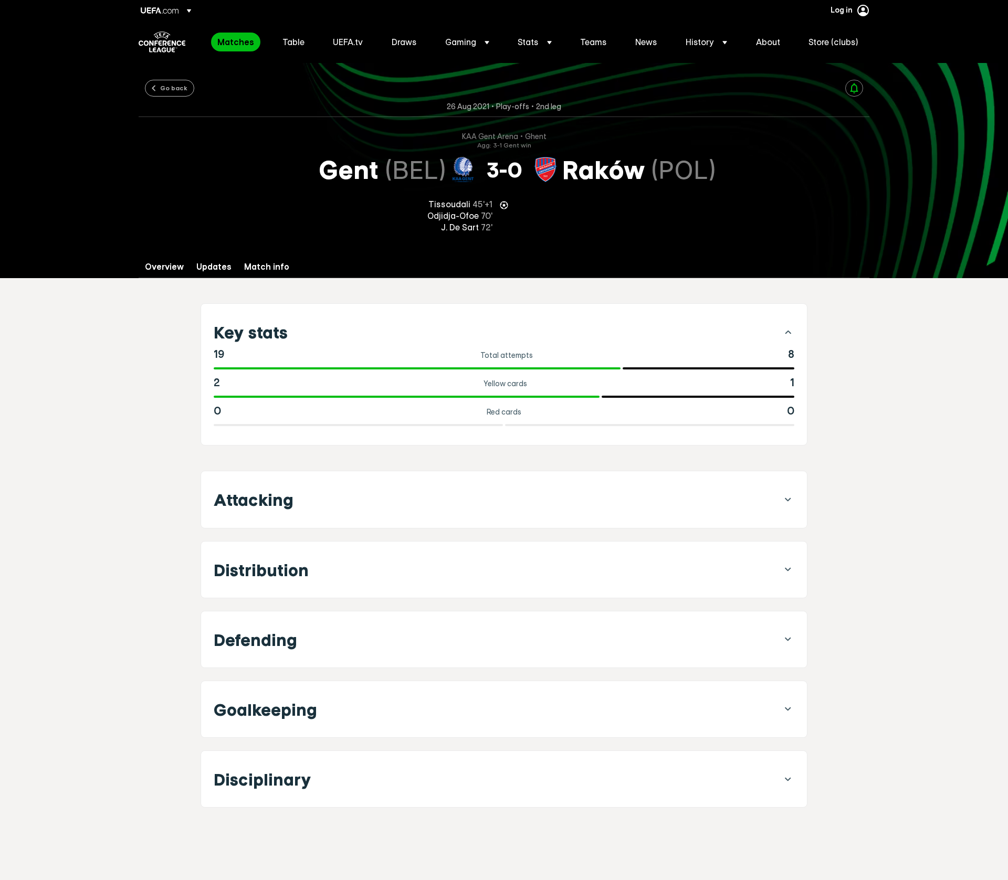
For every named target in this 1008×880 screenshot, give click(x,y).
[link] (236, 42)
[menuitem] (237, 42)
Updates (214, 266)
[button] (467, 42)
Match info (266, 266)
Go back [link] (173, 87)
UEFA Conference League (162, 41)
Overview (164, 266)
